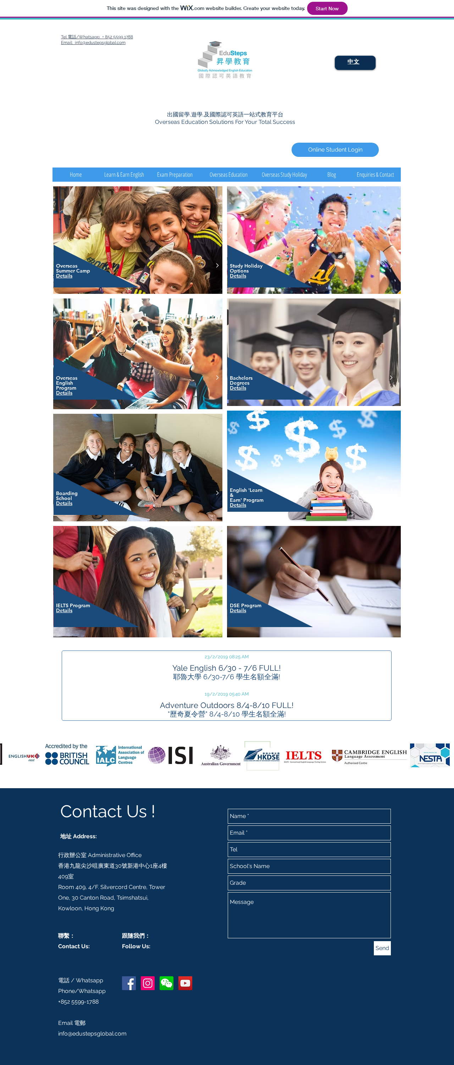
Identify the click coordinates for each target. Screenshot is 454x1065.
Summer (66, 271)
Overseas (67, 266)
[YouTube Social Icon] (185, 983)
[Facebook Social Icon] (129, 983)
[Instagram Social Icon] (148, 983)
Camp (83, 271)
